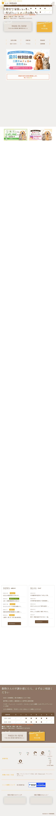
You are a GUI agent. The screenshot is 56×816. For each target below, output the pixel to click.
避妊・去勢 (40, 484)
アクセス (28, 44)
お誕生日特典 (34, 405)
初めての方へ (13, 44)
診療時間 (42, 44)
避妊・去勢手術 (14, 398)
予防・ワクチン (14, 405)
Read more (12, 623)
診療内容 (28, 40)
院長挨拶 (42, 40)
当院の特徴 (13, 40)
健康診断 (32, 398)
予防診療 (39, 477)
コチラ (30, 78)
